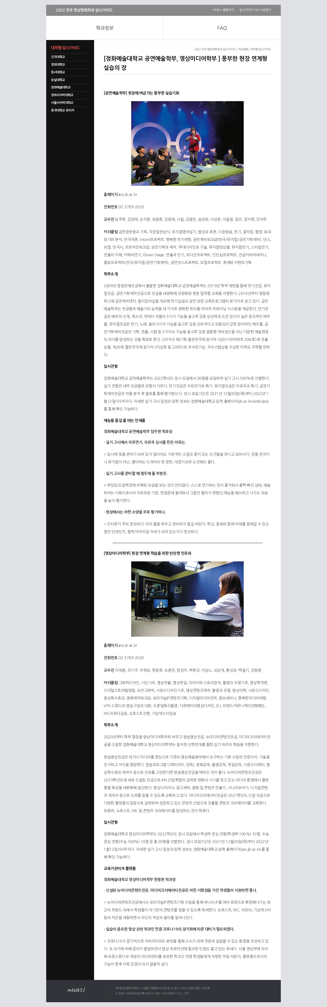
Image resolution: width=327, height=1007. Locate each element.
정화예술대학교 (60, 87)
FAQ (222, 28)
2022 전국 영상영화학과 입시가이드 (84, 10)
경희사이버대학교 (62, 95)
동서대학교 (58, 72)
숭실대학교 (58, 79)
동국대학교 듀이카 (62, 110)
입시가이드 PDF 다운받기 (255, 10)
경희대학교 (58, 64)
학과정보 (105, 28)
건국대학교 (58, 56)
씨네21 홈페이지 (223, 10)
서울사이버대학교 (62, 102)
